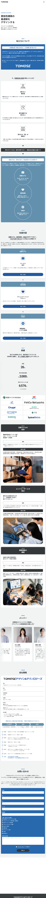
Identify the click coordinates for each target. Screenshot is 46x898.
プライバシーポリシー (21, 846)
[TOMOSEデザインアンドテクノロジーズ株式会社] (4, 2)
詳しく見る (23, 274)
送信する (23, 850)
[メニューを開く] (44, 2)
